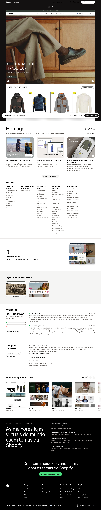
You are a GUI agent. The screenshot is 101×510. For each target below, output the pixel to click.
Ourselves (92, 133)
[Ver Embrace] (77, 253)
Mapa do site (57, 505)
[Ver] (16, 289)
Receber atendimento (13, 353)
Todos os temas (11, 356)
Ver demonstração (77, 115)
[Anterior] (90, 277)
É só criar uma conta (88, 2)
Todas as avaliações (13, 331)
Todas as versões (44, 353)
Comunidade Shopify (66, 495)
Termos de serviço (11, 505)
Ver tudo (84, 377)
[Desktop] (49, 7)
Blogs (61, 497)
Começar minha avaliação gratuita (50, 474)
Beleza (26, 492)
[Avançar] (94, 277)
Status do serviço (83, 497)
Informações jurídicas (84, 495)
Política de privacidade (24, 505)
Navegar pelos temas (58, 2)
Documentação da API (66, 492)
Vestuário (26, 489)
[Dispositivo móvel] (52, 7)
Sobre (79, 489)
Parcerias (80, 492)
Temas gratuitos (46, 492)
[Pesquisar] (70, 2)
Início (25, 497)
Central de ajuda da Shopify (67, 489)
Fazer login (76, 2)
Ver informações (33, 353)
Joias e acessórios (29, 495)
